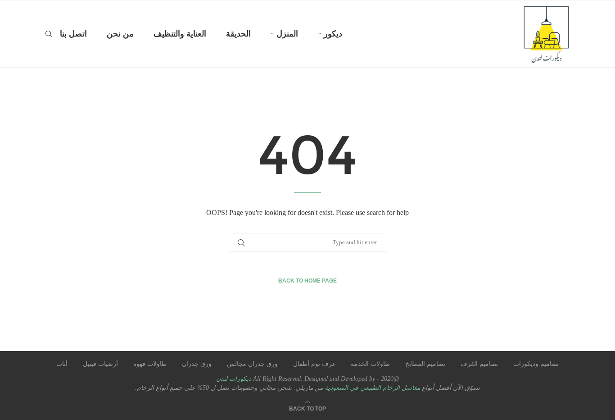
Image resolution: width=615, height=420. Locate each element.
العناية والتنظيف (180, 33)
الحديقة (238, 33)
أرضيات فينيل (100, 364)
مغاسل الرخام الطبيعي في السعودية (371, 387)
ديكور (333, 33)
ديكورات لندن (233, 378)
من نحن (120, 33)
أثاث (62, 364)
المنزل (287, 33)
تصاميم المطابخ (425, 364)
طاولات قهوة (150, 364)
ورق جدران (197, 364)
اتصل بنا (73, 33)
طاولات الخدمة (370, 364)
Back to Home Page (307, 281)
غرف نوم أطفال (314, 364)
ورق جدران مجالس (252, 364)
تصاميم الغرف (479, 364)
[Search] (48, 33)
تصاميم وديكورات (536, 364)
